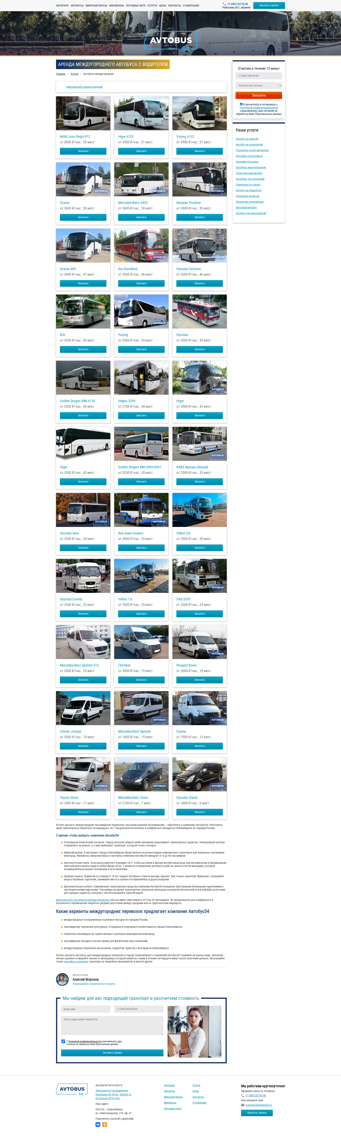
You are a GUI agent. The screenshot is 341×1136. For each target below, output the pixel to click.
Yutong (123, 335)
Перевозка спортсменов (250, 201)
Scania (64, 203)
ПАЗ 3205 (183, 599)
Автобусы (77, 5)
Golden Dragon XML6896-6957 (139, 467)
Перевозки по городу (248, 184)
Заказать (83, 151)
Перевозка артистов (247, 196)
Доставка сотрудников (249, 156)
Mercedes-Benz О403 (133, 203)
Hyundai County (71, 599)
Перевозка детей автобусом (252, 150)
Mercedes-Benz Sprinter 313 (79, 665)
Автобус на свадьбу (247, 138)
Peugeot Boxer (186, 665)
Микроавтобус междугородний (84, 86)
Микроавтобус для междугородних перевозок (83, 899)
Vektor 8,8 (183, 533)
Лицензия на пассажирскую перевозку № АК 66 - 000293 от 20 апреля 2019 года (113, 1094)
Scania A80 (68, 269)
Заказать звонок (269, 5)
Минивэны (116, 5)
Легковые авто (135, 5)
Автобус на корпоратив (249, 144)
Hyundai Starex (187, 797)
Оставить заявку (112, 1052)
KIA (62, 335)
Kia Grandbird (127, 269)
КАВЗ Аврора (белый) (192, 467)
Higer (180, 401)
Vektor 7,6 (125, 599)
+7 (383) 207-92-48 (237, 4)
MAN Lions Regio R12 (75, 136)
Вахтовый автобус (246, 207)
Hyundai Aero (69, 533)
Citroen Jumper (70, 731)
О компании (191, 5)
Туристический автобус (249, 173)
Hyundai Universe (188, 269)
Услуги (152, 5)
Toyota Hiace (69, 797)
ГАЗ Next (124, 665)
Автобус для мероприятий (251, 213)
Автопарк (62, 5)
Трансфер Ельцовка (247, 161)
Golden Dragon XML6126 (77, 401)
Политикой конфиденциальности (259, 107)
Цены (162, 5)
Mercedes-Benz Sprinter (134, 731)
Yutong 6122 (185, 136)
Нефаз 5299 (126, 401)
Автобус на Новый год (248, 190)
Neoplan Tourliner (188, 203)
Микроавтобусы (96, 5)
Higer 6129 (125, 136)
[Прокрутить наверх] (13, 1127)
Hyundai (182, 335)
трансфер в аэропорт (76, 961)
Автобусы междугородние (251, 167)
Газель (181, 731)
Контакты (174, 5)
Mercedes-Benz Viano (133, 797)
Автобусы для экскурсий (250, 178)
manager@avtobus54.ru (258, 1105)
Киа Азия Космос (130, 533)
